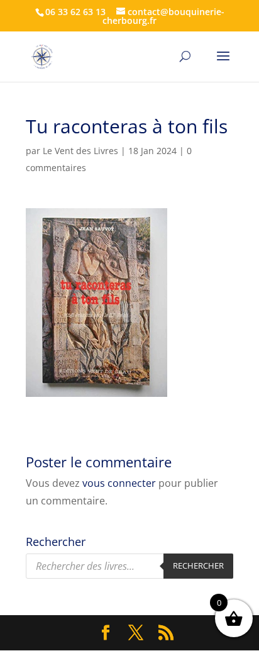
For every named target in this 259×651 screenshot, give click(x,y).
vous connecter (119, 483)
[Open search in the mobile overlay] (129, 566)
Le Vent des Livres (80, 151)
